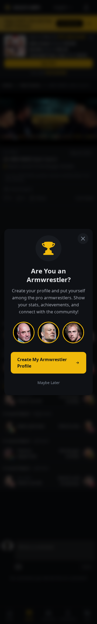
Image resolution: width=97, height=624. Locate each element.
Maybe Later (48, 382)
